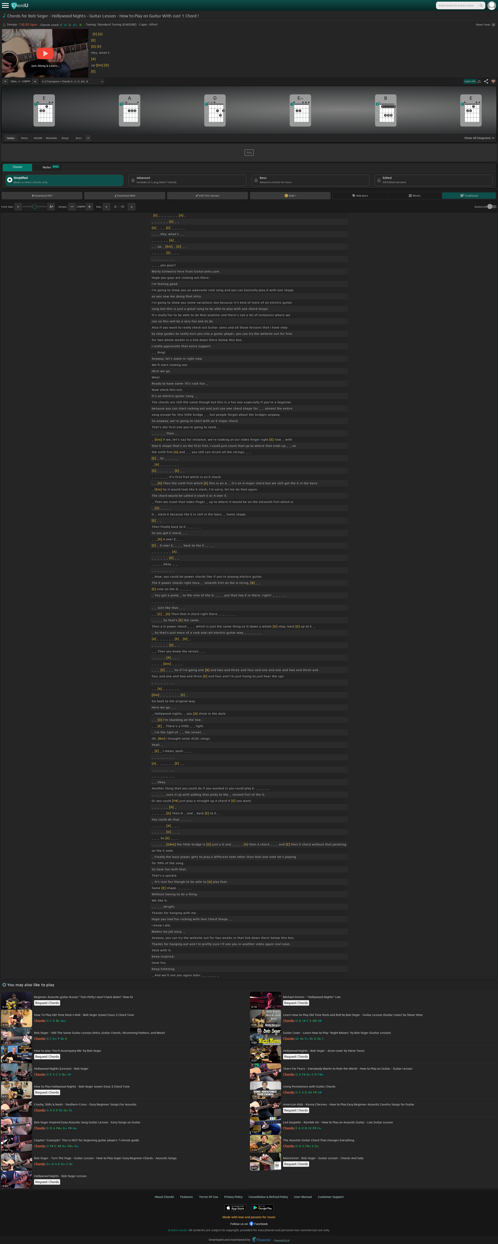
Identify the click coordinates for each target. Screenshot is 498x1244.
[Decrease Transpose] (106, 207)
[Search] (481, 5)
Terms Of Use (208, 1197)
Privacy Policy (233, 1197)
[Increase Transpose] (132, 207)
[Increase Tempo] (35, 81)
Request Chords (47, 1003)
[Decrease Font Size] (18, 207)
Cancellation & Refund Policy (268, 1197)
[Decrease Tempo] (5, 81)
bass (79, 138)
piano (24, 138)
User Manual (303, 1197)
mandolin (51, 138)
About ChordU (164, 1197)
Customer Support (331, 1197)
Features (186, 1197)
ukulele (38, 138)
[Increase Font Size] (51, 207)
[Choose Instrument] (88, 138)
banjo (65, 138)
